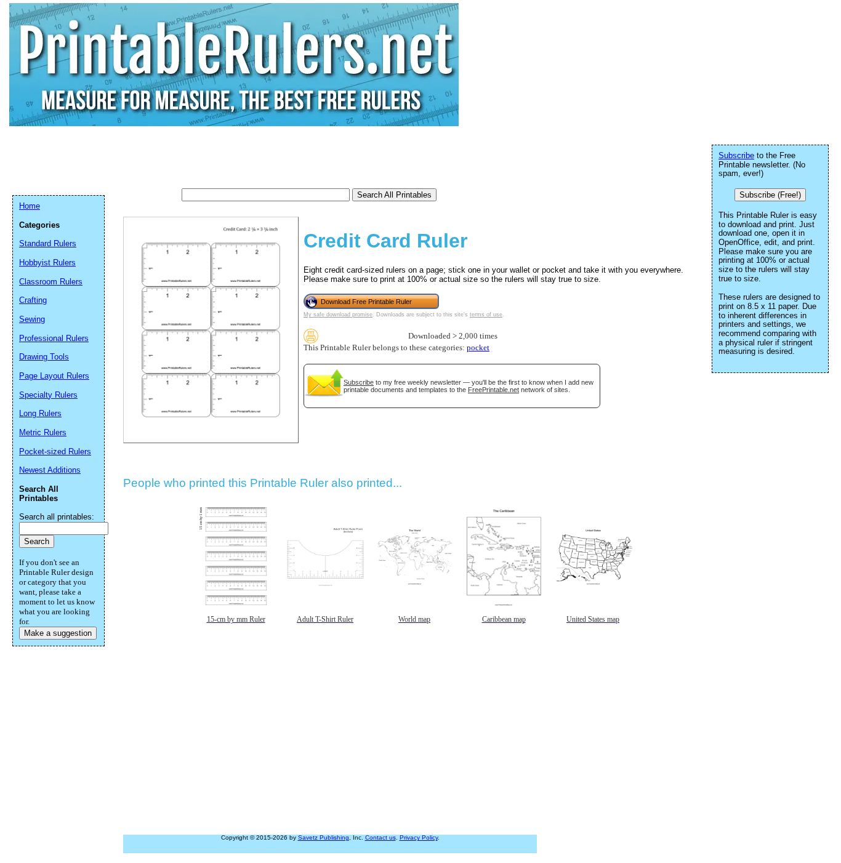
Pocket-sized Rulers (55, 451)
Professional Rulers (54, 338)
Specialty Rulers (48, 394)
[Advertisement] (236, 157)
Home (29, 206)
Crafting (33, 300)
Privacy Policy (419, 837)
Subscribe (359, 382)
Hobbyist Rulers (47, 262)
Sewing (32, 319)
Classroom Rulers (50, 281)
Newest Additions (50, 470)
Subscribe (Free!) (770, 194)
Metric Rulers (42, 432)
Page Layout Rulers (54, 375)
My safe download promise (338, 314)
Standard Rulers (47, 243)
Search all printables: (56, 516)
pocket (478, 347)
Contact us (380, 837)
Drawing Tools (44, 356)
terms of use (486, 314)
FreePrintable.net (493, 389)
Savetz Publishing (323, 837)
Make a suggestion (58, 633)
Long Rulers (40, 413)
